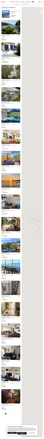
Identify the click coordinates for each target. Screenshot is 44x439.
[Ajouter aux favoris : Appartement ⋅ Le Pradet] (19, 21)
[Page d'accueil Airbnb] (3, 1)
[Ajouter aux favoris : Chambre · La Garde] (19, 390)
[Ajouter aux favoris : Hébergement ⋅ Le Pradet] (19, 43)
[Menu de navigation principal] (42, 2)
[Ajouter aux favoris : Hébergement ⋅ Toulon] (19, 368)
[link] (3, 413)
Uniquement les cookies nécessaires (22, 433)
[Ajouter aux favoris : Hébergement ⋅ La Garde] (19, 346)
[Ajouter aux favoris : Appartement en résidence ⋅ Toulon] (19, 324)
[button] (14, 15)
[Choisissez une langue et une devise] (39, 2)
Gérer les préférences (32, 432)
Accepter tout (12, 432)
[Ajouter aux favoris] (19, 11)
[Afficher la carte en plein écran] (41, 8)
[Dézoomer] (41, 11)
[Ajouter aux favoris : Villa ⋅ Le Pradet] (19, 109)
